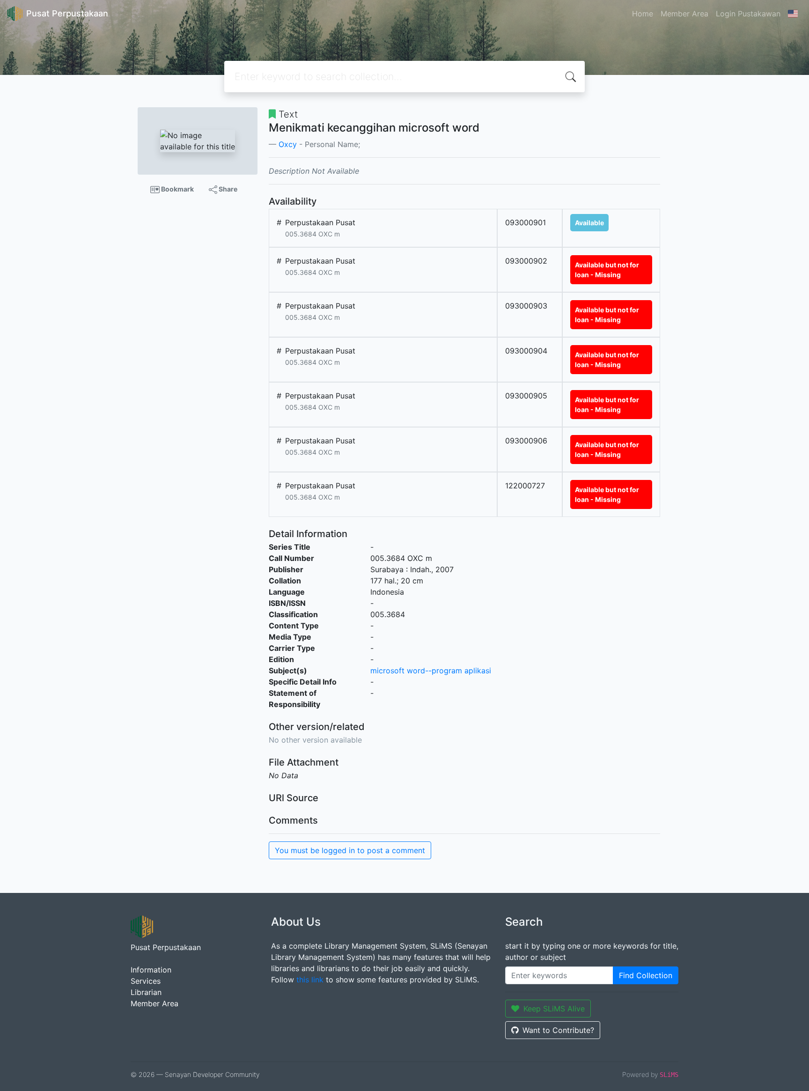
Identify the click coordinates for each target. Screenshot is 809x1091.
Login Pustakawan (748, 13)
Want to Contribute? (558, 1030)
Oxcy (288, 144)
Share (227, 189)
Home (642, 13)
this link (310, 979)
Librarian (146, 992)
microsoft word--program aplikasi (430, 670)
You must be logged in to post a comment (350, 850)
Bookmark (177, 189)
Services (146, 981)
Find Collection (645, 975)
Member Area (684, 13)
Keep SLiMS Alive (554, 1008)
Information (151, 969)
